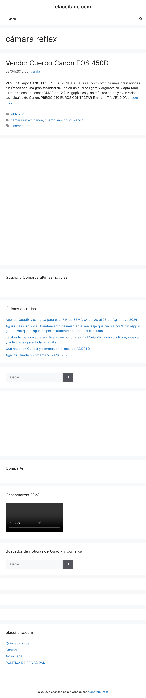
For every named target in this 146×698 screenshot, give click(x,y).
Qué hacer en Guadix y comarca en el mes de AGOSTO (48, 349)
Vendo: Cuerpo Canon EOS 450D (57, 63)
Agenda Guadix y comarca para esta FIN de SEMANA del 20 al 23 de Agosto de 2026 (71, 320)
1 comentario (20, 126)
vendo (78, 120)
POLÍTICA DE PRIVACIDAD (25, 663)
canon (38, 120)
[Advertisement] (34, 201)
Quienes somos (17, 643)
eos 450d (64, 120)
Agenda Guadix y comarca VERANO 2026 (38, 355)
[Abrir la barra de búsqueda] (141, 19)
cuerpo (50, 120)
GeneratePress (98, 692)
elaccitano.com (73, 6)
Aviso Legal (14, 656)
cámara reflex (21, 120)
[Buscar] (68, 377)
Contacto (13, 650)
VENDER (17, 114)
